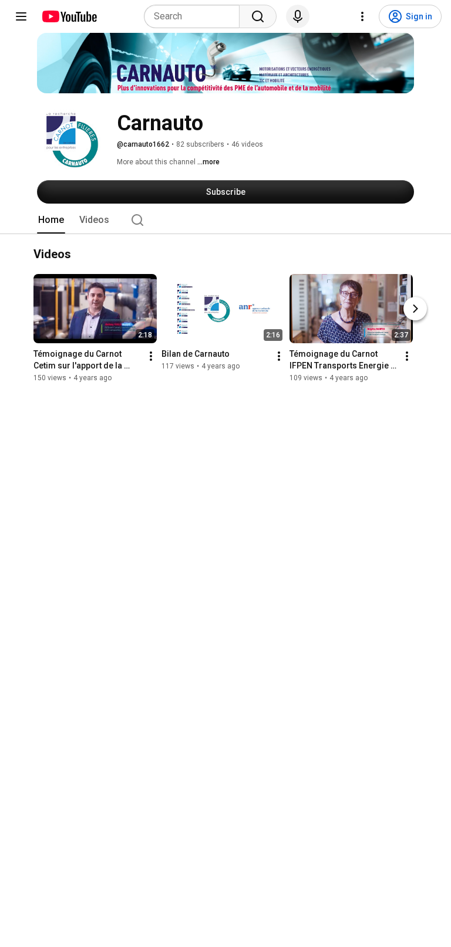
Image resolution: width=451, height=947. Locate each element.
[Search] (258, 16)
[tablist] (225, 220)
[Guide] (21, 16)
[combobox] (195, 16)
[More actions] (151, 356)
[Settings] (362, 16)
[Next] (415, 309)
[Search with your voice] (297, 16)
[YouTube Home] (69, 16)
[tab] (51, 220)
